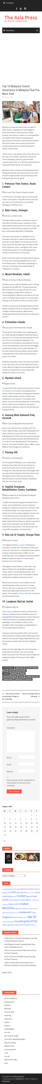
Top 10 (11, 670)
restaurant (25, 912)
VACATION (28, 679)
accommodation (7, 889)
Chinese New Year (25, 593)
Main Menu (10, 30)
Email (9, 764)
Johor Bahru (26, 900)
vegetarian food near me (24, 925)
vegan (4, 925)
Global (7, 1022)
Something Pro (10, 1049)
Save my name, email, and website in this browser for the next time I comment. (20, 783)
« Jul (4, 841)
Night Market (5, 912)
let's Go (7, 1032)
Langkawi (9, 611)
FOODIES (22, 896)
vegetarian (11, 925)
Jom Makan (34, 900)
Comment (11, 728)
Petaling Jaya (13, 912)
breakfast (22, 889)
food (38, 892)
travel (4, 921)
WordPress (20, 1079)
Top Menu (10, 3)
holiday (11, 900)
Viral (35, 925)
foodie (14, 896)
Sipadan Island (10, 391)
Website (10, 771)
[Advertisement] (21, 59)
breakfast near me (33, 889)
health (5, 899)
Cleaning (7, 1015)
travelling (19, 679)
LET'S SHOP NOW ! (11, 1036)
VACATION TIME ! (20, 670)
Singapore (7, 917)
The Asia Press (20, 17)
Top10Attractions (32, 676)
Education (8, 1019)
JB (19, 900)
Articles (7, 1005)
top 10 (21, 676)
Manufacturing (10, 1042)
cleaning (29, 892)
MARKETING (9, 1046)
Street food (17, 917)
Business (7, 1008)
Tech (6, 1053)
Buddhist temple (18, 545)
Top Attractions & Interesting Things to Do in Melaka (10, 696)
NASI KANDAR (22, 908)
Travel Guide (7, 679)
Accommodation (10, 998)
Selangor (34, 912)
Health (7, 1025)
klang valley (5, 904)
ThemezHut (6, 1081)
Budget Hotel (6, 893)
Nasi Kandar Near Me (32, 908)
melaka (22, 673)
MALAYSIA (14, 673)
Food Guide (7, 896)
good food (32, 896)
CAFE (13, 892)
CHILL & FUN (19, 668)
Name (9, 758)
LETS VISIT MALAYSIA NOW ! (14, 1039)
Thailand (24, 917)
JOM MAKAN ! (9, 1029)
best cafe (16, 889)
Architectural (9, 1002)
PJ (18, 913)
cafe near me (21, 892)
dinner (33, 892)
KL (38, 900)
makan (24, 904)
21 (26, 827)
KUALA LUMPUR (14, 904)
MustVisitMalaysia (9, 676)
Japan (16, 900)
